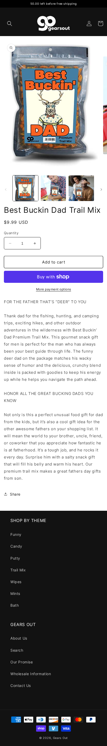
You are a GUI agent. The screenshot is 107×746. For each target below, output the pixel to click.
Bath (14, 605)
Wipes (16, 581)
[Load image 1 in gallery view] (25, 188)
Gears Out (60, 738)
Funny (16, 534)
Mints (15, 593)
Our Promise (21, 662)
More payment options (53, 289)
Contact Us (20, 685)
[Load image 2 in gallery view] (53, 188)
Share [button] (15, 494)
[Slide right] (101, 189)
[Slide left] (5, 189)
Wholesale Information (30, 674)
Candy (16, 546)
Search (16, 650)
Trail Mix (18, 570)
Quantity (11, 233)
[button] (9, 23)
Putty (15, 558)
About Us (18, 638)
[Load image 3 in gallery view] (81, 188)
